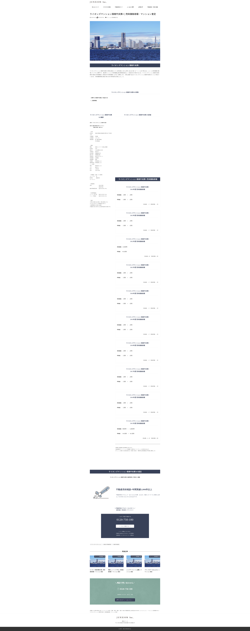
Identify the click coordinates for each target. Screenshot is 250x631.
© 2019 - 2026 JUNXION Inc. (125, 628)
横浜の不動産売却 (107, 544)
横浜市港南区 (116, 544)
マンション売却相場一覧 (112, 17)
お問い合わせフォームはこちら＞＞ (125, 599)
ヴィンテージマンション (96, 544)
